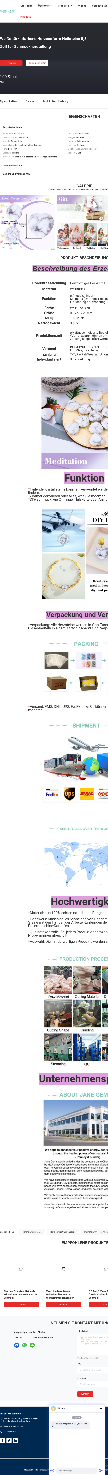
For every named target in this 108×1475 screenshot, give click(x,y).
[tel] (40, 1345)
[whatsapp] (24, 1345)
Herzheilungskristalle (32, 1232)
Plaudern (11, 63)
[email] (16, 1345)
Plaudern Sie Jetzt (37, 63)
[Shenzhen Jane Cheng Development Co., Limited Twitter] (9, 1440)
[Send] (101, 1470)
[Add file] (52, 1470)
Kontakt (85, 1394)
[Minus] (101, 1408)
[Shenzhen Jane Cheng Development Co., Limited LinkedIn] (15, 1440)
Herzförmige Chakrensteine (63, 1232)
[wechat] (32, 1345)
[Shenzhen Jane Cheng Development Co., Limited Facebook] (2, 1440)
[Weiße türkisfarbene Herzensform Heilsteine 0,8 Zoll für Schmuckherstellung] (21, 1269)
